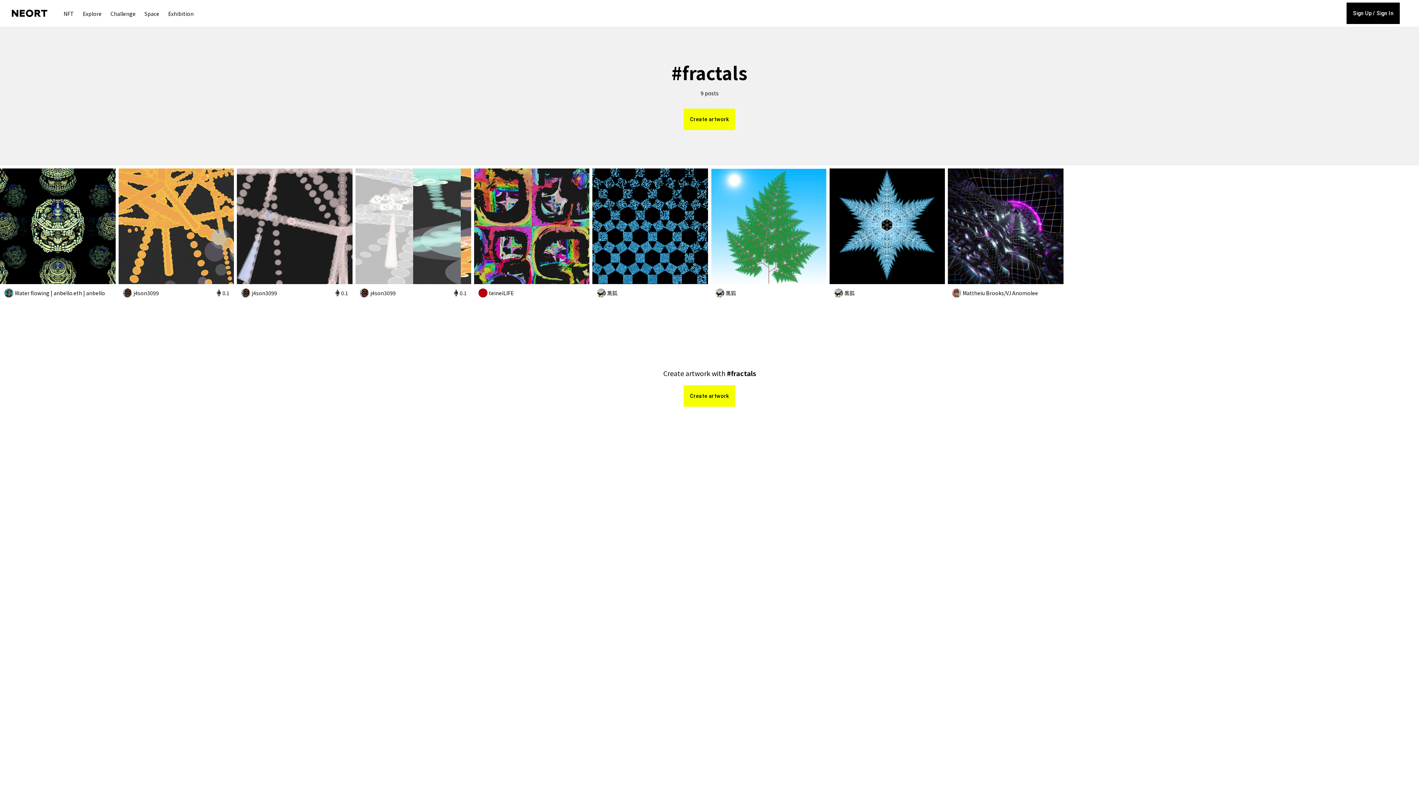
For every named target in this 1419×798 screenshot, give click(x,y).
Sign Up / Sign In (1373, 13)
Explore (92, 13)
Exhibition (181, 13)
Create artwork (709, 119)
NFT (69, 13)
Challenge (123, 13)
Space (151, 13)
